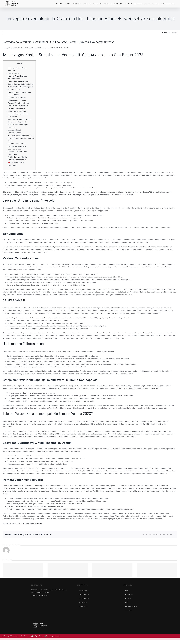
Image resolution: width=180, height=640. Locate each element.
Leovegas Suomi (14, 130)
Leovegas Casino (14, 133)
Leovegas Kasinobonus (17, 160)
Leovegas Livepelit (15, 149)
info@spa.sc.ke (42, 595)
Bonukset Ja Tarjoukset (17, 122)
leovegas (145, 175)
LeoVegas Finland (27, 523)
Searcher (8, 523)
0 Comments (38, 523)
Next (174, 32)
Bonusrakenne (13, 73)
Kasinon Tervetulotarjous (17, 76)
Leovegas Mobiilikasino (17, 143)
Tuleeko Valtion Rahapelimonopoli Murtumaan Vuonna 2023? (19, 92)
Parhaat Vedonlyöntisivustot (18, 103)
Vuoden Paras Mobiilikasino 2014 (20, 135)
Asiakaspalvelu (14, 78)
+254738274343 (43, 592)
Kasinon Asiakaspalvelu (17, 146)
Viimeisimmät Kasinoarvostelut (19, 119)
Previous (167, 32)
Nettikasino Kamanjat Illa (17, 157)
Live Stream (12, 116)
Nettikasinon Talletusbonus (18, 81)
